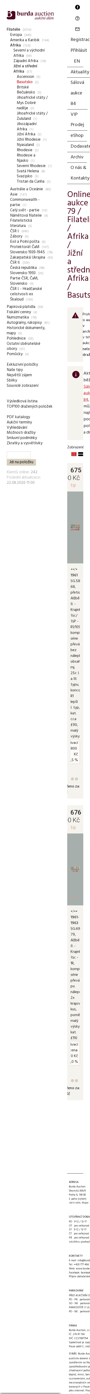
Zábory (16, 236)
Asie (14, 194)
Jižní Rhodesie (29, 139)
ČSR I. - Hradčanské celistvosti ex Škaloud (26, 294)
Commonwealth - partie (25, 202)
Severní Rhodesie (31, 166)
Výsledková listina (22, 401)
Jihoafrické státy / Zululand (32, 116)
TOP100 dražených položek (30, 406)
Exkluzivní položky (22, 364)
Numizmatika (18, 317)
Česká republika (23, 268)
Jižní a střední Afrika (25, 69)
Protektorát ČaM (24, 247)
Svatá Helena (28, 171)
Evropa (16, 35)
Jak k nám (74, 1203)
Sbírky (12, 380)
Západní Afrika (25, 61)
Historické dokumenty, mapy (26, 330)
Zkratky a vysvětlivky (24, 443)
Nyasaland (25, 145)
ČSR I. (14, 231)
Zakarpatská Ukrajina (27, 257)
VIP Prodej (77, 120)
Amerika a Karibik (25, 40)
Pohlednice (16, 338)
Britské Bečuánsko (26, 90)
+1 (75, 556)
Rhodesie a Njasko (26, 158)
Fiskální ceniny (19, 312)
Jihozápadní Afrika (26, 127)
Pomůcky (15, 354)
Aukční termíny (19, 422)
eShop (77, 135)
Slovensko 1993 (23, 273)
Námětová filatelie (26, 215)
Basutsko (25, 82)
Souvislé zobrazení (22, 385)
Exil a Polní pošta (24, 241)
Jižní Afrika (26, 134)
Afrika (15, 45)
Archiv (77, 157)
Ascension (25, 77)
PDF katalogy (18, 417)
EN (77, 61)
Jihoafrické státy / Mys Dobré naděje (32, 102)
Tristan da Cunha (30, 181)
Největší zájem (19, 375)
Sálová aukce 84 (77, 93)
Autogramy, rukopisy (24, 322)
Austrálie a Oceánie (26, 189)
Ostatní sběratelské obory (23, 346)
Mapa (85, 1203)
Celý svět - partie (24, 210)
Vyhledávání (17, 427)
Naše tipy (15, 370)
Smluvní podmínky (22, 438)
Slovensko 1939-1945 (27, 252)
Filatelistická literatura (21, 223)
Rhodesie (24, 150)
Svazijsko (24, 176)
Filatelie (13, 29)
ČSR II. (15, 262)
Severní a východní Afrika (29, 53)
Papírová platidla (21, 307)
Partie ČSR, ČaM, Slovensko (24, 281)
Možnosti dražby (21, 432)
